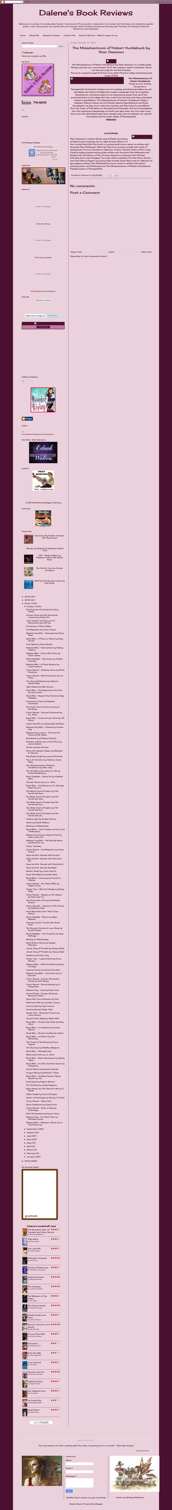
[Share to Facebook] (115, 175)
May (29, 1143)
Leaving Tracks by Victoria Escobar (43, 970)
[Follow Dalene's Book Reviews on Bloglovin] (43, 317)
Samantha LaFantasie (37, 1270)
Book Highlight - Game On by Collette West (44, 777)
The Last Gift (34, 1249)
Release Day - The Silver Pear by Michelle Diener (42, 1118)
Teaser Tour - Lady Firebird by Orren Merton (43, 960)
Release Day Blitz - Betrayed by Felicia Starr (45, 634)
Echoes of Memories (38, 1268)
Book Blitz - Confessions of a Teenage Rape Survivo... (45, 786)
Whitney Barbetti (36, 1402)
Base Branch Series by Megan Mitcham (41, 944)
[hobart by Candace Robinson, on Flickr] (111, 61)
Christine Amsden (36, 1374)
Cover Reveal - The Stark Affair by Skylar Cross (42, 884)
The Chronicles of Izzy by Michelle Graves (43, 901)
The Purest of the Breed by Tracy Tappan (42, 1043)
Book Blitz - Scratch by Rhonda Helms (44, 1033)
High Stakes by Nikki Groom (39, 687)
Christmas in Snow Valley (38, 626)
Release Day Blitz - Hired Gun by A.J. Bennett (44, 974)
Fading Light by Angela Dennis (41, 819)
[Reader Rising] (43, 412)
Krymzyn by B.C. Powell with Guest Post (43, 923)
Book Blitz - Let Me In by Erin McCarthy (40, 1037)
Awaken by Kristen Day (37, 955)
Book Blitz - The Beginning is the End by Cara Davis (44, 691)
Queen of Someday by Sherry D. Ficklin (45, 1098)
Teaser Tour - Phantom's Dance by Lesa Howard (43, 1014)
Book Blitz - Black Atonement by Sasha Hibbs (45, 1059)
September (32, 1129)
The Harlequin (34, 1286)
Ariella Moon (34, 1412)
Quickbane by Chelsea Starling (41, 738)
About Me (34, 35)
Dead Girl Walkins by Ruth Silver (42, 874)
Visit (43, 224)
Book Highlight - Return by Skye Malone (41, 918)
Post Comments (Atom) (95, 256)
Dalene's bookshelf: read (41, 1226)
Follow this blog (43, 327)
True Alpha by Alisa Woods (39, 644)
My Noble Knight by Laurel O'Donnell (44, 756)
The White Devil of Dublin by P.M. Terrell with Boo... (42, 792)
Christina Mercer (36, 1336)
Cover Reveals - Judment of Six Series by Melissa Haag (45, 907)
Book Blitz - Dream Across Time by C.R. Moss (45, 719)
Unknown (28, 52)
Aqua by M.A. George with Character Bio (44, 859)
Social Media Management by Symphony (37, 434)
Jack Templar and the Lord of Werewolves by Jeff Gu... (40, 622)
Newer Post (76, 252)
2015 (28, 600)
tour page (104, 70)
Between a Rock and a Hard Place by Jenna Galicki (44, 743)
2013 (28, 1161)
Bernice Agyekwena (36, 1234)
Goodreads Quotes (142, 1450)
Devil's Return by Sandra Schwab (42, 1069)
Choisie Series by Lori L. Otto (40, 782)
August (30, 1132)
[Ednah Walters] (43, 462)
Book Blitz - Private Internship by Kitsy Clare (45, 1023)
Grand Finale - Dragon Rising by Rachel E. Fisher (42, 994)
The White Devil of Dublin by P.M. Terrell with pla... (42, 814)
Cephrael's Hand (36, 1277)
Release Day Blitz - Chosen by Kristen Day (44, 728)
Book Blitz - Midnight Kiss (39, 1051)
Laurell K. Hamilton (36, 1289)
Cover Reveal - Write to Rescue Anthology (41, 1109)
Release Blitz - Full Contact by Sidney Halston (44, 649)
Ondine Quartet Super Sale (39, 1009)
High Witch (33, 1239)
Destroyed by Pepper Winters (40, 1082)
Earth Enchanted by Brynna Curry (42, 1113)
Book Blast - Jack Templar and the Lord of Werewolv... (45, 830)
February (31, 1153)
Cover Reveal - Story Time (38, 1101)
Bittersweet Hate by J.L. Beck (40, 1055)
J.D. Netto (33, 1300)
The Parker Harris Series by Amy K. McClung (43, 708)
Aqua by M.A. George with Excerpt (43, 855)
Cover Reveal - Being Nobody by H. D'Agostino (43, 985)
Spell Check (33, 1410)
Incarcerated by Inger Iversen (40, 1006)
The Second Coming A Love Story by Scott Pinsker (44, 929)
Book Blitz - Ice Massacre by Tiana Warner (43, 1028)
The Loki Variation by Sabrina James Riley (43, 761)
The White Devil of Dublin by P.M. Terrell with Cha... (42, 798)
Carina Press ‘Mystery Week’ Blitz (42, 1018)
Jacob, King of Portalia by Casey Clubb (45, 948)
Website (111, 119)
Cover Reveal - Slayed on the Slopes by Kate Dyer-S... (44, 896)
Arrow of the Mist (36, 1334)
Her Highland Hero (37, 1391)
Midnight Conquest (37, 1258)
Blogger (99, 1504)
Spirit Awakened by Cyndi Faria (41, 1104)
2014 (28, 603)
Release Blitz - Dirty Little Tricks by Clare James (43, 654)
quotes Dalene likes (86, 1440)
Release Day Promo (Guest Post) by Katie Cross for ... (44, 836)
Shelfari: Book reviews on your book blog (86, 1497)
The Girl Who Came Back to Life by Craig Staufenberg (43, 772)
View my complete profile (34, 56)
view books (55, 159)
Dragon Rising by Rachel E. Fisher (42, 1073)
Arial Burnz (34, 1260)
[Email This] (108, 175)
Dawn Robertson (36, 1355)
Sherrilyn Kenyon (36, 1308)
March (30, 1150)
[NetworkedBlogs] (43, 324)
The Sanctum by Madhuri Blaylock (42, 1048)
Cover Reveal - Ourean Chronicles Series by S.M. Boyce (42, 980)
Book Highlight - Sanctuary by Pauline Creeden (44, 660)
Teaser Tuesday (33, 846)
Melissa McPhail (36, 1279)
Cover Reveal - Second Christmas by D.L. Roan (44, 713)
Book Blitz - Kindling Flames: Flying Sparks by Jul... (43, 1077)
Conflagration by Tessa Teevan (41, 630)
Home (23, 35)
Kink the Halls (34, 1353)
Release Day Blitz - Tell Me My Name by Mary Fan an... (44, 841)
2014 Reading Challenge (43, 146)
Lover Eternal (34, 1362)
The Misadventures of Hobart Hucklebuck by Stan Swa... (40, 766)
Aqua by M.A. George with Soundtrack (44, 864)
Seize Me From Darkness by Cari (42, 999)
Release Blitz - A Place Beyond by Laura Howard (42, 665)
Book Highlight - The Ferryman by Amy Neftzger (44, 935)
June (29, 1139)
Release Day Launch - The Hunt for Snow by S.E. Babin (43, 734)
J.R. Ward (33, 1364)
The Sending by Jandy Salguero (41, 1085)
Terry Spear (34, 1393)
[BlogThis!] (111, 175)
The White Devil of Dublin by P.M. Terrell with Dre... (42, 803)
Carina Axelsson (35, 1319)
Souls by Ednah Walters (37, 822)
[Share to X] (113, 175)
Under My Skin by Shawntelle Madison (45, 724)
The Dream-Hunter (37, 1305)
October (31, 606)
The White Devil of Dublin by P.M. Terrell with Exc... (42, 809)
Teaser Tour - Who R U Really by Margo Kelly (45, 890)
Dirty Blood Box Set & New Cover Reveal (42, 912)
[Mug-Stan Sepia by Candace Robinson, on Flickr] (142, 137)
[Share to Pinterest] (118, 175)
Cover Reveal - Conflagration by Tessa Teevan (45, 850)
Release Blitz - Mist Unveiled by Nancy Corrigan (45, 965)
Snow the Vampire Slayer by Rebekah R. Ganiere (44, 752)
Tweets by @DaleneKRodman (130, 1497)
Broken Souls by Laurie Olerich (41, 871)
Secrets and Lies (36, 1372)
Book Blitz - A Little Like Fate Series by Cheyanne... (45, 1064)
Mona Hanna (34, 1241)
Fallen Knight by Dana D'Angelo (41, 1094)
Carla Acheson (35, 1251)
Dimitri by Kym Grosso (37, 747)
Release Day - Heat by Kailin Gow (42, 990)
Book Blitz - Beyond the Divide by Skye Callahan (45, 697)
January (31, 1157)
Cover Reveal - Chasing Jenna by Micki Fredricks (45, 671)
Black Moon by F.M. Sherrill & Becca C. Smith (45, 1090)
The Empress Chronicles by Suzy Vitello (42, 610)
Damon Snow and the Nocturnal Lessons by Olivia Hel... (41, 616)
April (29, 1146)
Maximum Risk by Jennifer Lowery (43, 1002)
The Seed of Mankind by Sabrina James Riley (42, 682)
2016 (28, 597)
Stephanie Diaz (35, 1345)
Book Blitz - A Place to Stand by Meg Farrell (44, 640)
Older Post (146, 252)
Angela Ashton (35, 1383)
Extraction (33, 1343)
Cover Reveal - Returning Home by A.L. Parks (45, 677)
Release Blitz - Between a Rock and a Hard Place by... (44, 1123)
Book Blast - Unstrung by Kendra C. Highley (43, 879)
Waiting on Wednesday (37, 826)
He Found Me (34, 1400)
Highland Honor (35, 1381)
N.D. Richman (34, 1329)
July (29, 1136)
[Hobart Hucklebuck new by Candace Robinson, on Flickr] (97, 80)
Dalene (39, 150)
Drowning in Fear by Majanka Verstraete (40, 702)
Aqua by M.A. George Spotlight (41, 868)
